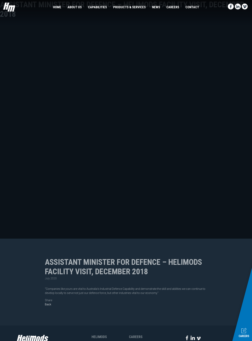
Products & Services (129, 7)
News (156, 7)
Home (57, 7)
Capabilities (97, 7)
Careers (172, 7)
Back (48, 304)
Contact (192, 7)
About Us (75, 7)
